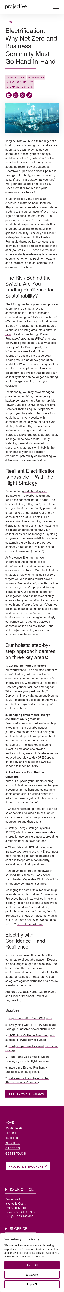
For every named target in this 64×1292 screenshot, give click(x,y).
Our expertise (30, 592)
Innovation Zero (47, 609)
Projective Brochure (26, 1166)
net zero (32, 766)
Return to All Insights (27, 1094)
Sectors (12, 1133)
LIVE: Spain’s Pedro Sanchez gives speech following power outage (30, 1037)
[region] (32, 1262)
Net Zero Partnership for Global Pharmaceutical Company (27, 1080)
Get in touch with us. (30, 924)
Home (9, 1122)
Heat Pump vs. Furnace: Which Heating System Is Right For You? (27, 1059)
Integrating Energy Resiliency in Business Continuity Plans (27, 1069)
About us (12, 1143)
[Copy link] (29, 95)
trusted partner (44, 670)
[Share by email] (15, 95)
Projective (11, 898)
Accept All (32, 1265)
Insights (12, 1138)
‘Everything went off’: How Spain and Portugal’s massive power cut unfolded (31, 1027)
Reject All (32, 1284)
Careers (12, 1148)
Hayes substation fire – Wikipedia (30, 1018)
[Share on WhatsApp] (22, 95)
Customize (32, 1275)
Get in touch (15, 1153)
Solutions (13, 1128)
